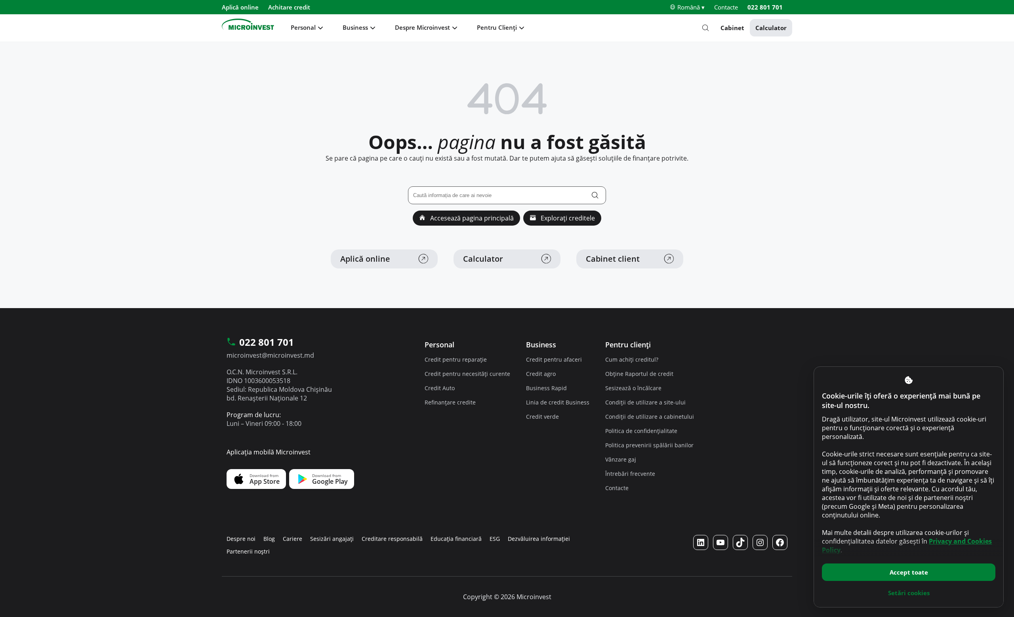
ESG (495, 538)
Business (355, 27)
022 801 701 (765, 7)
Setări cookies (909, 593)
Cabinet (732, 28)
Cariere (292, 538)
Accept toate (909, 572)
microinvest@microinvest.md (270, 355)
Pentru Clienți (497, 27)
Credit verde (542, 416)
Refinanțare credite (450, 402)
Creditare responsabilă (392, 538)
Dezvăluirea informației (539, 538)
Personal (303, 27)
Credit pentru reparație (456, 359)
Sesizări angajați (332, 538)
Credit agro (541, 373)
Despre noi (241, 538)
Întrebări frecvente (630, 473)
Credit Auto (440, 388)
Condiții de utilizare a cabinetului (649, 416)
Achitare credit (289, 7)
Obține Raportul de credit (639, 373)
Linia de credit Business (557, 402)
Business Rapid (546, 388)
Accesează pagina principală (471, 218)
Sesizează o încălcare (633, 388)
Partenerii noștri (248, 551)
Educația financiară (456, 538)
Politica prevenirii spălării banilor (649, 445)
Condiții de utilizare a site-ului (645, 402)
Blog (269, 538)
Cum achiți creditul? (631, 359)
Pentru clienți (628, 344)
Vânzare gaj (620, 459)
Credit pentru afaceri (554, 359)
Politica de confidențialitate (641, 431)
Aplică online (240, 7)
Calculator (771, 28)
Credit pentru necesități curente (467, 373)
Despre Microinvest (422, 27)
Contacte (726, 7)
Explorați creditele (567, 218)
